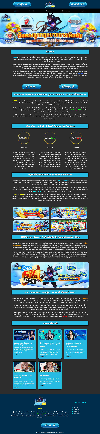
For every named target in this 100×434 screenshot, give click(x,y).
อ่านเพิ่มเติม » (17, 354)
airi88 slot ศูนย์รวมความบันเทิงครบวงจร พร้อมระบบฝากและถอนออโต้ (75, 345)
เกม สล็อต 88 (44, 375)
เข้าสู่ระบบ (48, 11)
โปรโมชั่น (32, 11)
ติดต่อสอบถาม (66, 11)
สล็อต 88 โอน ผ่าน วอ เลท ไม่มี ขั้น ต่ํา (23, 376)
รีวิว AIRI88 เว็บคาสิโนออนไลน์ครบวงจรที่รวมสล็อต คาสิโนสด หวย (50, 345)
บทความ (83, 11)
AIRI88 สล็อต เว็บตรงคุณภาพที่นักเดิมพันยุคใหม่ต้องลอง (24, 344)
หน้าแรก (16, 11)
